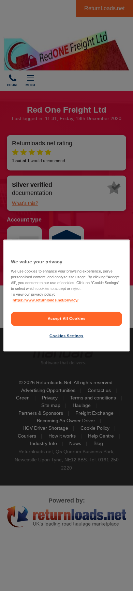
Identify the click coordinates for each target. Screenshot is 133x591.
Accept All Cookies (66, 319)
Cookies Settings (66, 336)
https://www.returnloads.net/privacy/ (45, 300)
